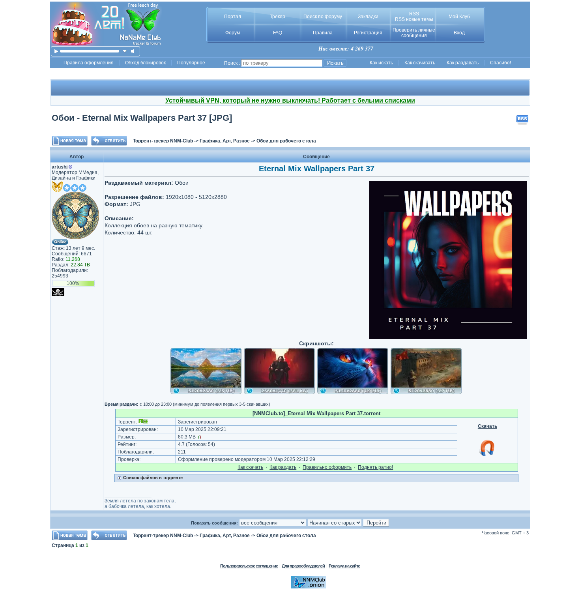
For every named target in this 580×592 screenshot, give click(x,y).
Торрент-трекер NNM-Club (163, 141)
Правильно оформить (327, 467)
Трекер (277, 16)
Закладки (368, 16)
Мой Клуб (459, 16)
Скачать (487, 426)
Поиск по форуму (322, 16)
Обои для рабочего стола (286, 141)
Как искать (381, 63)
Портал (232, 16)
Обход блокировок (145, 63)
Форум (232, 33)
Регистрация (368, 33)
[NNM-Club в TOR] (308, 587)
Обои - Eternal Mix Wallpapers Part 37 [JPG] (142, 118)
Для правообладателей (303, 566)
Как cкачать (250, 467)
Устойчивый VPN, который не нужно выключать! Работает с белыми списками (290, 100)
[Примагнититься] (487, 455)
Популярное (191, 63)
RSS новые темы (414, 19)
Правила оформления (89, 63)
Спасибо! (500, 63)
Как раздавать (463, 63)
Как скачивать (419, 63)
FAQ (277, 33)
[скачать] (125, 51)
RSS (414, 14)
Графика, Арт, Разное (225, 141)
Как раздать (282, 467)
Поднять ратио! (375, 467)
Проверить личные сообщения (414, 32)
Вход (459, 33)
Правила (323, 33)
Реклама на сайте (344, 566)
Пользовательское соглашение (249, 566)
